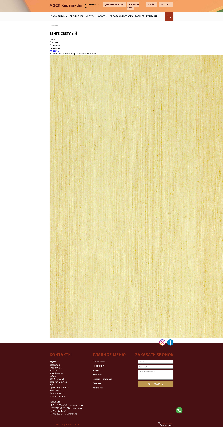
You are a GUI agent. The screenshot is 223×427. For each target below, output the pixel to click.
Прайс (151, 4)
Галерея (139, 16)
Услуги (90, 16)
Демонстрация (114, 4)
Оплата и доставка (121, 16)
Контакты (152, 16)
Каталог (166, 4)
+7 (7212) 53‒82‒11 (59, 405)
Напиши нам (133, 6)
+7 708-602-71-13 (58, 413)
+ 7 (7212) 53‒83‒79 (59, 408)
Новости (102, 16)
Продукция (76, 16)
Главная (54, 25)
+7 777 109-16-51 (58, 410)
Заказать (54, 50)
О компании (57, 16)
